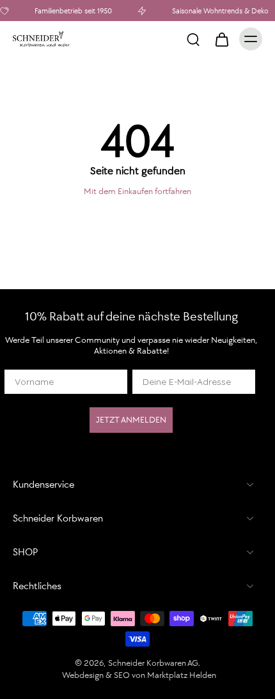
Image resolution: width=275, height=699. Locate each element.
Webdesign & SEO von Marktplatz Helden (139, 675)
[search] (193, 39)
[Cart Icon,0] (221, 39)
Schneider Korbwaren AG (153, 663)
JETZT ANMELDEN (131, 419)
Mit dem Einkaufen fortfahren (137, 191)
